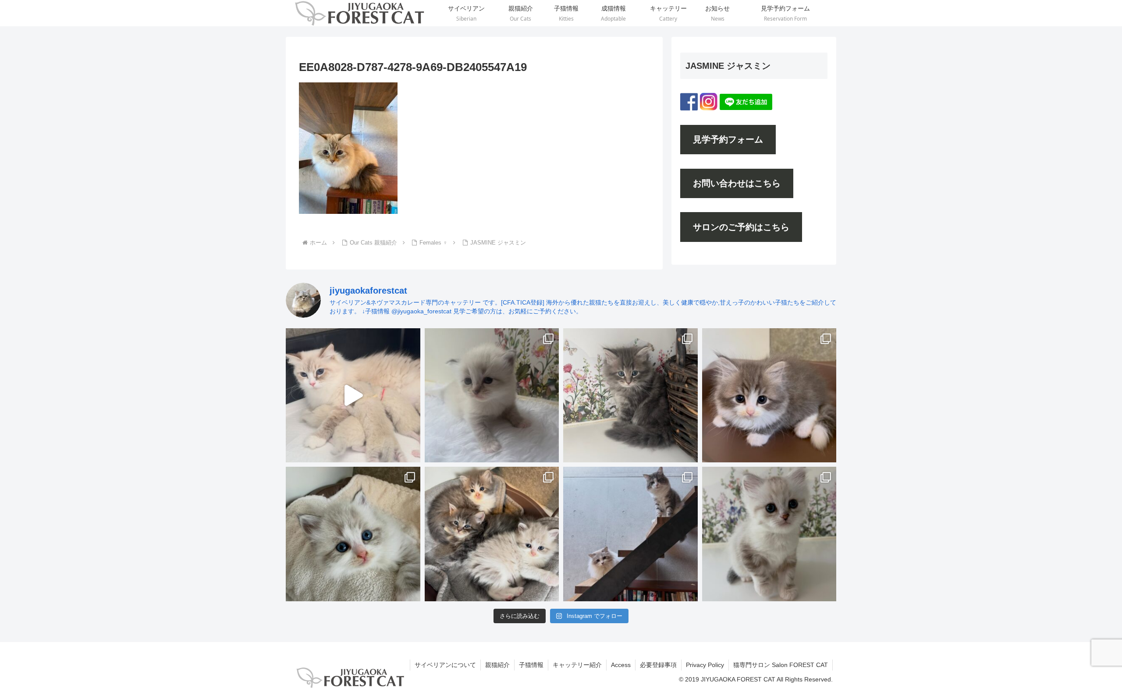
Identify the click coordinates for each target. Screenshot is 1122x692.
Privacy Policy (705, 664)
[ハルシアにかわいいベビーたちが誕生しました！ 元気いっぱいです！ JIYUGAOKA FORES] (492, 395)
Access (621, 664)
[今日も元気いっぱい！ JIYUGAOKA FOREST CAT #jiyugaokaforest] (769, 395)
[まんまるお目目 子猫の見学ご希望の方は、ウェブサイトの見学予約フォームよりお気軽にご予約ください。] (353, 534)
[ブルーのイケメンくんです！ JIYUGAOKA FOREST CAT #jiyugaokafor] (630, 395)
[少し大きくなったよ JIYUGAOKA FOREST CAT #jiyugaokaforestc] (769, 534)
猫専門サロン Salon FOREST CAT (780, 664)
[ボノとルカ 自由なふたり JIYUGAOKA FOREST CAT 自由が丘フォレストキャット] (630, 534)
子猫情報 (531, 664)
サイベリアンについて (445, 664)
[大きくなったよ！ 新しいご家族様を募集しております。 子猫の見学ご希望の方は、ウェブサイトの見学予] (492, 534)
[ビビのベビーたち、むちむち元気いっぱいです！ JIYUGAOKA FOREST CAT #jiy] (353, 395)
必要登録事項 (658, 664)
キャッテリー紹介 (577, 664)
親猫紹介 (497, 664)
